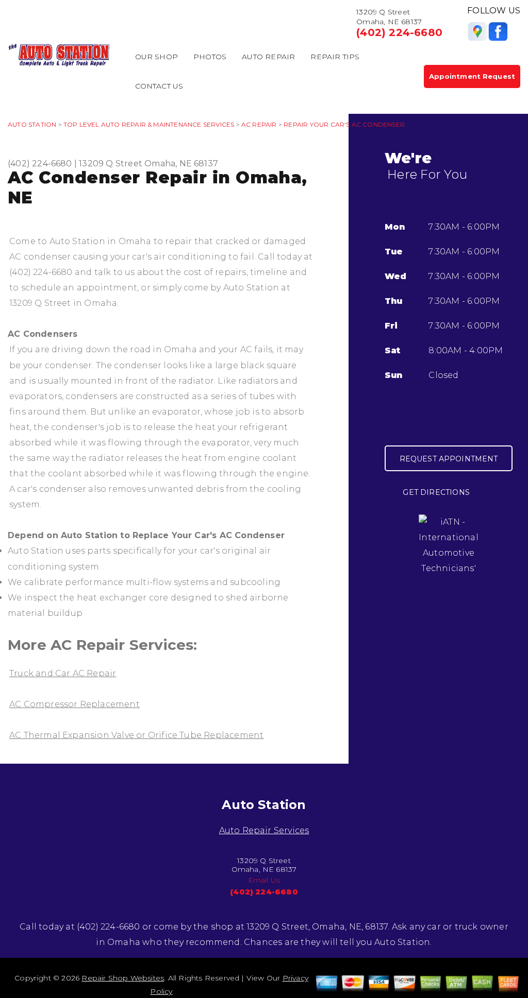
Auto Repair (268, 56)
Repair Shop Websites (122, 978)
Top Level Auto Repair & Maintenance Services (148, 124)
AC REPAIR (259, 124)
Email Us (264, 880)
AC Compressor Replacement (74, 704)
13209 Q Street (110, 163)
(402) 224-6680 (399, 32)
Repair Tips (334, 56)
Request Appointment (449, 458)
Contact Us (159, 86)
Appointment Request (472, 76)
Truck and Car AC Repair (62, 673)
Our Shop (156, 56)
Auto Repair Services (264, 830)
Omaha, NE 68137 (181, 163)
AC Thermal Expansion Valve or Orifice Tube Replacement (136, 735)
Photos (209, 56)
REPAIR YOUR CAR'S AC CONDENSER (344, 124)
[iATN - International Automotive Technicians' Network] (448, 552)
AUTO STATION (32, 124)
